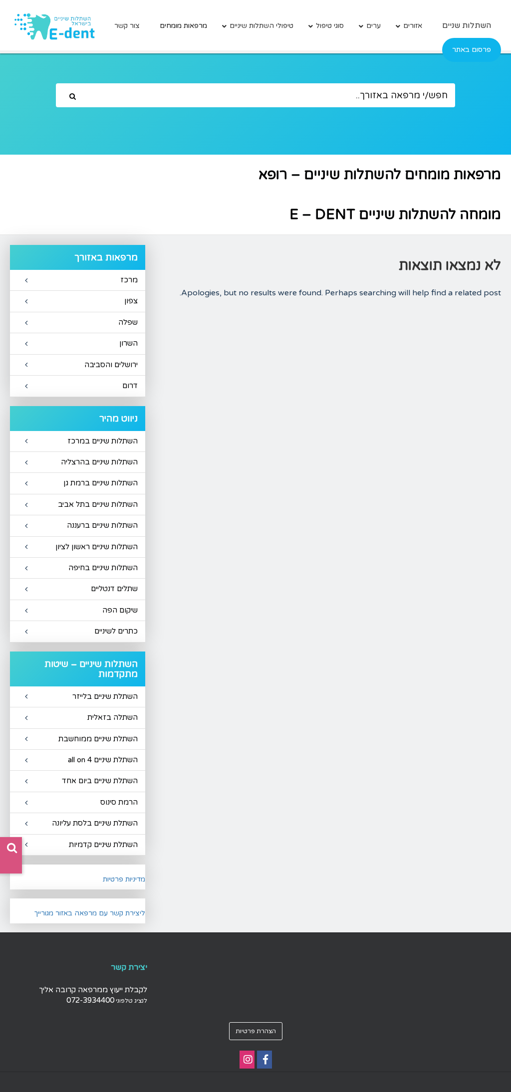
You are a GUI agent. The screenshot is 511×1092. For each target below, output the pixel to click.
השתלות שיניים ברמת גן (100, 482)
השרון (128, 343)
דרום (130, 385)
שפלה (128, 322)
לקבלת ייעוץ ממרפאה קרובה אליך (93, 989)
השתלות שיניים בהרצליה (99, 461)
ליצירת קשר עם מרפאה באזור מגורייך (89, 913)
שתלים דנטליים (114, 588)
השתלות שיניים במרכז (102, 441)
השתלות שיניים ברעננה (102, 525)
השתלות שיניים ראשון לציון (96, 546)
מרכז (129, 279)
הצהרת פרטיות (256, 1031)
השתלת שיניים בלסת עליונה (95, 823)
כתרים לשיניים (116, 631)
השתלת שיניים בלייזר (105, 696)
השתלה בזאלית (112, 717)
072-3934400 (90, 1000)
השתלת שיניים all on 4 (103, 759)
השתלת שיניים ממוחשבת (98, 738)
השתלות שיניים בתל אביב (98, 504)
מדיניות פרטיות (124, 879)
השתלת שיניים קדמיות (103, 844)
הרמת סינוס (119, 802)
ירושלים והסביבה (111, 364)
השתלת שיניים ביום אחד (100, 780)
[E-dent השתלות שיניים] (54, 26)
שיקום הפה (120, 610)
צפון (131, 300)
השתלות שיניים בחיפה (103, 567)
